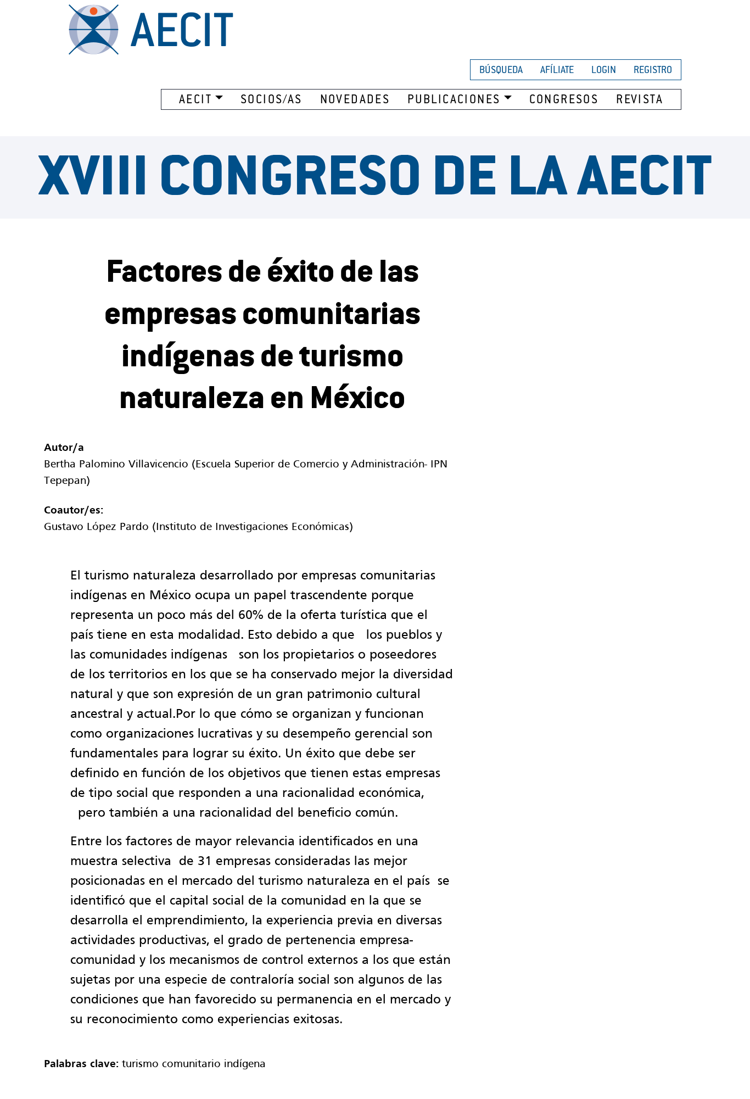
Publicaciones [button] (453, 100)
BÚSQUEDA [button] (501, 71)
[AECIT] (151, 30)
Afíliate (557, 71)
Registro (653, 71)
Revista (639, 100)
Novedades (355, 100)
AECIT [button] (195, 100)
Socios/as (271, 100)
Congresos (564, 100)
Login (603, 71)
